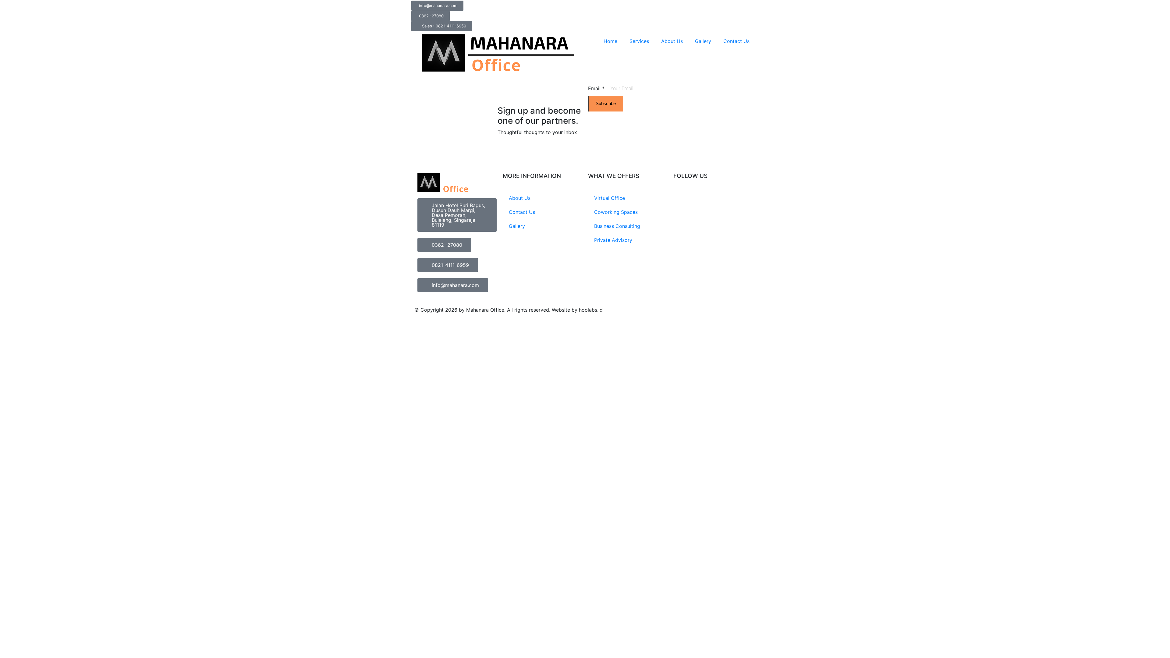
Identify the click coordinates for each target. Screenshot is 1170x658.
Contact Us (736, 41)
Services (639, 41)
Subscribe (606, 103)
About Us (672, 41)
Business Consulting (617, 226)
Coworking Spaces (616, 212)
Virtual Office (609, 198)
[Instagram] (681, 198)
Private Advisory (613, 240)
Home (610, 41)
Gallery (703, 41)
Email (596, 88)
